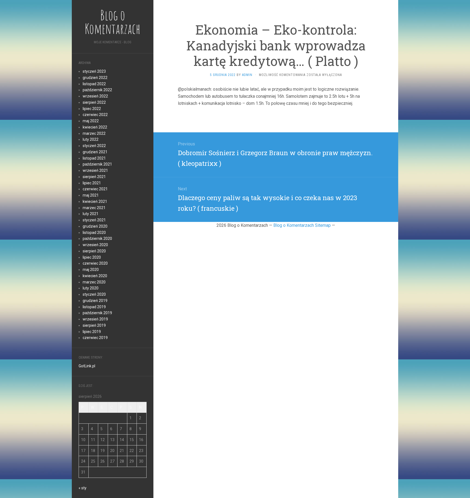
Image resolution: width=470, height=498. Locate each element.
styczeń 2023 (94, 71)
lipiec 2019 (92, 331)
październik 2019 (97, 313)
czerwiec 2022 (95, 114)
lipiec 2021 (92, 183)
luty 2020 (90, 288)
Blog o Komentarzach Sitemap (302, 225)
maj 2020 (91, 269)
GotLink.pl (87, 366)
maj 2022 (91, 121)
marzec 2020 (94, 282)
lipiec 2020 (92, 257)
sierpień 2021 (94, 177)
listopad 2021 (94, 158)
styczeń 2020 (94, 294)
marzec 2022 (94, 133)
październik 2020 (97, 238)
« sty (82, 488)
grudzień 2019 (95, 300)
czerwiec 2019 (95, 337)
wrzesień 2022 (95, 96)
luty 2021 (90, 214)
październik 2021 (97, 164)
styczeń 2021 (94, 220)
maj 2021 (91, 195)
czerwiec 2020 (95, 263)
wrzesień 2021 (95, 170)
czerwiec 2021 (95, 189)
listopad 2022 (94, 84)
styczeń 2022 (94, 145)
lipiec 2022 (92, 108)
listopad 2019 (94, 307)
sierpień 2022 (94, 102)
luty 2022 (90, 139)
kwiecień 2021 (95, 201)
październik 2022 (97, 90)
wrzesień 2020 (95, 245)
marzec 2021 (94, 208)
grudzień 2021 (95, 152)
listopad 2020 (94, 232)
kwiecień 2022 (95, 127)
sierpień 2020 (94, 251)
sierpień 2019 (94, 325)
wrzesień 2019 (95, 319)
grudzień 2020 (95, 226)
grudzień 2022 (95, 77)
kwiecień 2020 (95, 276)
